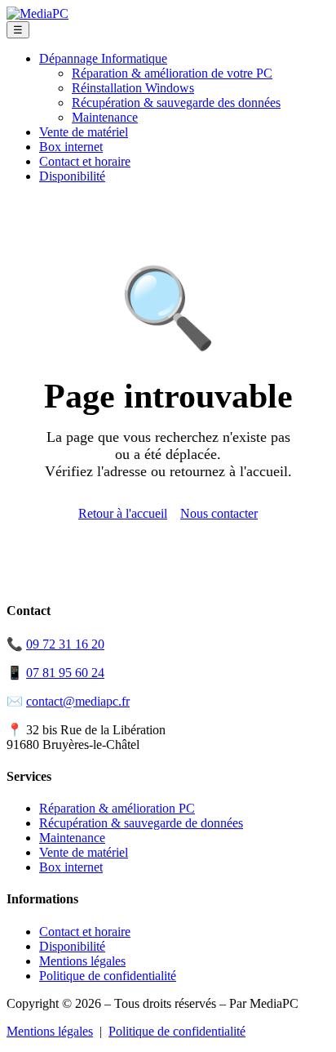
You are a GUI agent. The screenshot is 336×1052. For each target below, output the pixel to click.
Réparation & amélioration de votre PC (172, 73)
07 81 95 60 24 (65, 673)
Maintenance (105, 117)
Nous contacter (219, 513)
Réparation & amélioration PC (117, 808)
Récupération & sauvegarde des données (176, 102)
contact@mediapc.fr (78, 701)
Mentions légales (82, 961)
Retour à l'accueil (122, 513)
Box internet (71, 147)
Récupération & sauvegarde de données (141, 823)
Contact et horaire (84, 161)
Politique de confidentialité (107, 976)
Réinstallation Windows (133, 88)
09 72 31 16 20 (65, 644)
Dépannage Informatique (103, 58)
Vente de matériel (83, 132)
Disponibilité (72, 176)
